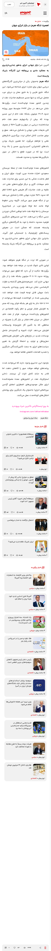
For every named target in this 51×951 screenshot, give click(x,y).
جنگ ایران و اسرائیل (30, 418)
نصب (9, 4)
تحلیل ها (38, 21)
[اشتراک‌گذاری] (40, 947)
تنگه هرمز (44, 418)
